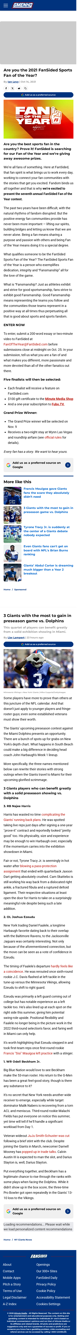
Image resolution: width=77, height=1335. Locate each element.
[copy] (25, 88)
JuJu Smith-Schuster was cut (48, 1136)
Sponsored (20, 589)
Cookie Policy (45, 1291)
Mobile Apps (12, 1278)
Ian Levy (13, 81)
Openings (43, 1264)
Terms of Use (12, 1291)
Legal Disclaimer (15, 1297)
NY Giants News (23, 1239)
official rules (53, 437)
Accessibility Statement (53, 1297)
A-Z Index (9, 1304)
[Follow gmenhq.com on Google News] (68, 465)
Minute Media (20, 1313)
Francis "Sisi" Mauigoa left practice (28, 1053)
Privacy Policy (46, 1284)
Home (7, 589)
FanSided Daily (46, 1278)
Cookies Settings (48, 1304)
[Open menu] (6, 5)
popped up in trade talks (39, 1152)
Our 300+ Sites (46, 1271)
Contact (8, 1271)
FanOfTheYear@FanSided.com (26, 344)
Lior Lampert (16, 637)
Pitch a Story (12, 1284)
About (7, 1264)
